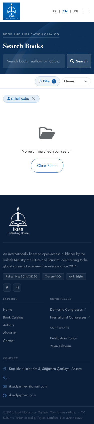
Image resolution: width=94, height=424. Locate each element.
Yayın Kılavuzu (60, 345)
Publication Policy (63, 338)
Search (81, 61)
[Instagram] (17, 288)
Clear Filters (47, 165)
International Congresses (68, 317)
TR (55, 11)
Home (7, 309)
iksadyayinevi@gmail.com (28, 386)
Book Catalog (13, 317)
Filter (49, 81)
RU (76, 11)
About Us (10, 332)
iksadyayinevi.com (22, 395)
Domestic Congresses (66, 309)
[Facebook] (7, 288)
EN (65, 11)
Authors (8, 325)
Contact (8, 340)
